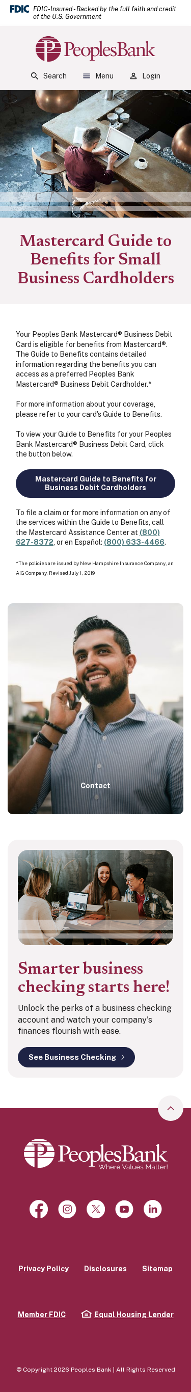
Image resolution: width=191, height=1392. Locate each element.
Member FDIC (42, 1314)
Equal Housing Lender (127, 1314)
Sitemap (157, 1269)
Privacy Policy (43, 1269)
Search (55, 76)
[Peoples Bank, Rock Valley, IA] (95, 49)
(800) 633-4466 (134, 542)
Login (151, 76)
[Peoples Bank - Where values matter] (96, 1153)
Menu (104, 76)
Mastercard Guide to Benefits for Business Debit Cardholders (95, 483)
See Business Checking (73, 1057)
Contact (95, 786)
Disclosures (105, 1269)
